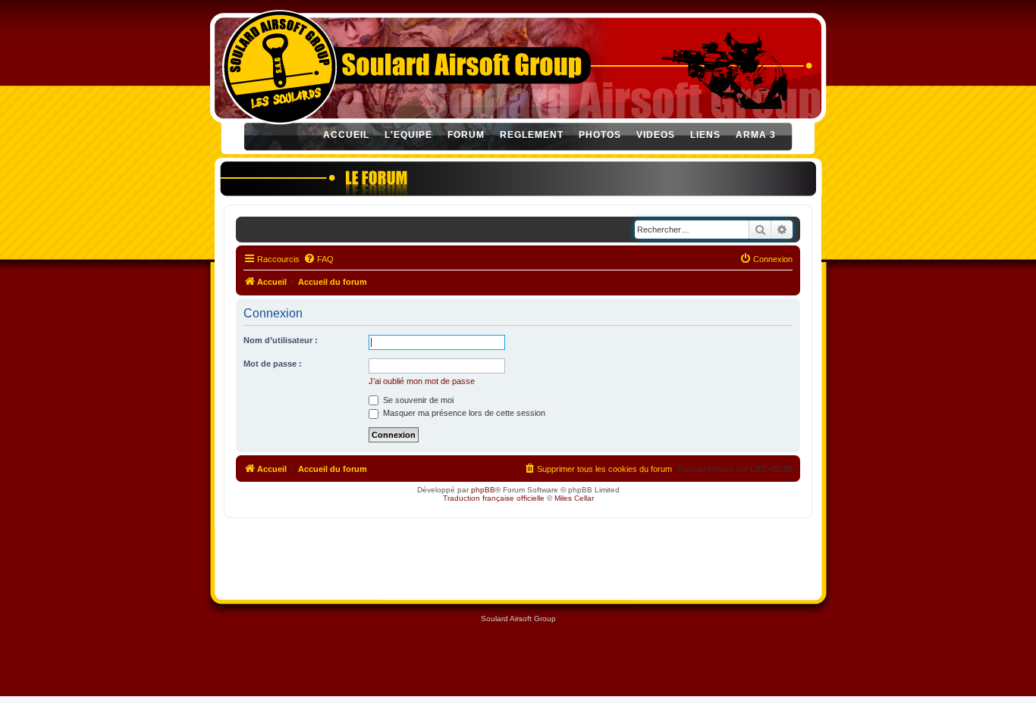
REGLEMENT (532, 135)
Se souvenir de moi (417, 400)
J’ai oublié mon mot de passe (422, 381)
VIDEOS (655, 135)
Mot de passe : (272, 363)
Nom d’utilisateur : (280, 340)
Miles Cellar (574, 498)
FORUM (466, 135)
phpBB (483, 490)
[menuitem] (318, 259)
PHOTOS (600, 135)
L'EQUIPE (408, 135)
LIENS (705, 135)
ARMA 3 (756, 135)
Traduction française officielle (494, 498)
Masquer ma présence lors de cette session (463, 412)
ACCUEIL (346, 135)
